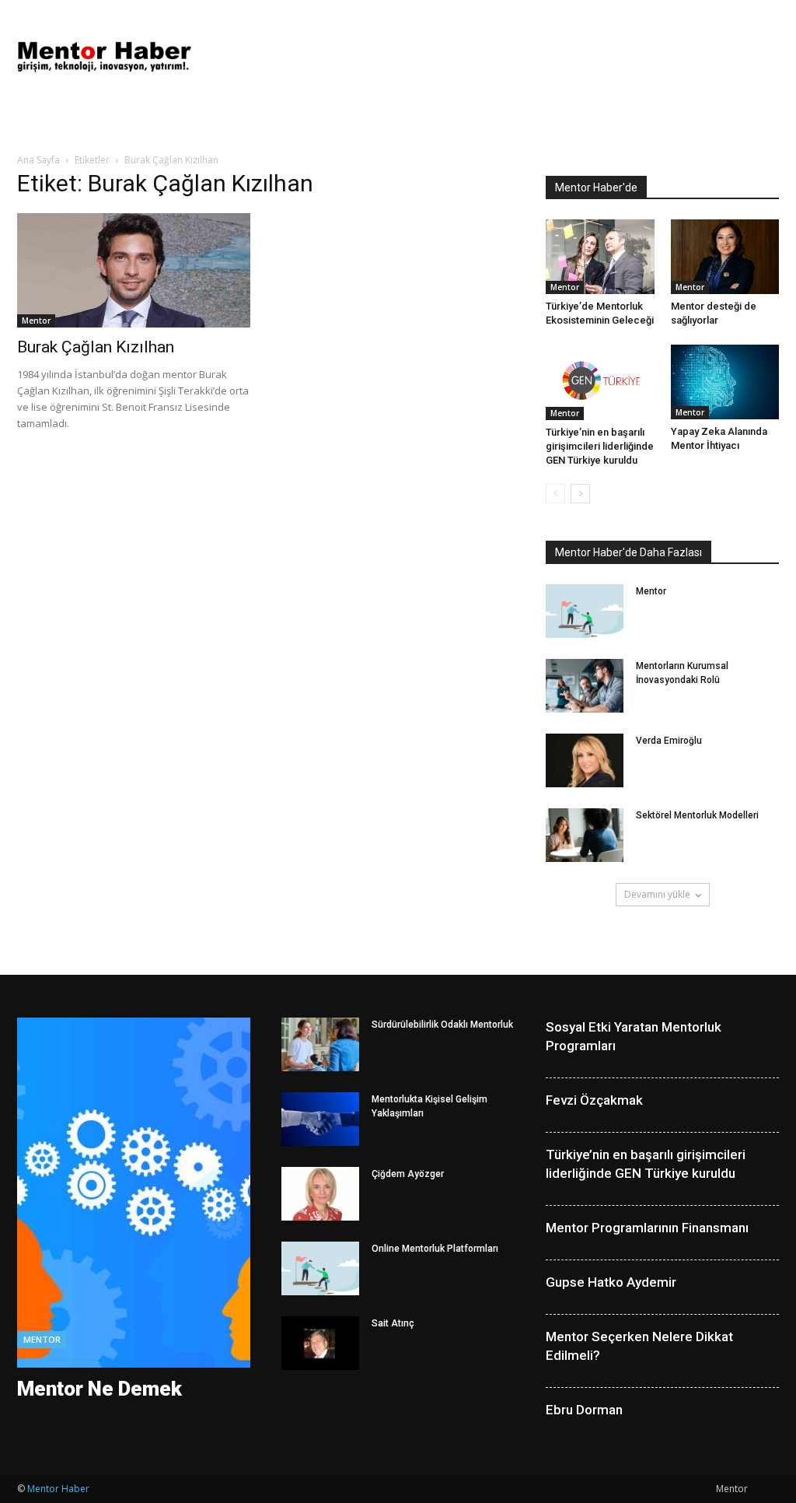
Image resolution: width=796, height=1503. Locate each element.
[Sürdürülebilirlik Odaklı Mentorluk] (320, 1044)
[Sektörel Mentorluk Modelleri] (584, 835)
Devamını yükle (657, 894)
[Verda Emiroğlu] (584, 760)
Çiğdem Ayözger (408, 1173)
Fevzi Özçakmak (594, 1100)
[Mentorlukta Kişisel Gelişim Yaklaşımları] (320, 1119)
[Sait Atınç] (320, 1343)
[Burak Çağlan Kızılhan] (133, 270)
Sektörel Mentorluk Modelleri (697, 815)
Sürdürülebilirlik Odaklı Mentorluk (442, 1024)
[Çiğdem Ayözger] (320, 1194)
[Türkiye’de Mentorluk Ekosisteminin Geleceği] (600, 256)
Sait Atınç (393, 1323)
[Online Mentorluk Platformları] (320, 1268)
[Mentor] (584, 611)
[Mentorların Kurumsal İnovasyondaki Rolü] (584, 686)
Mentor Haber (58, 1488)
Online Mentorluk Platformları (435, 1248)
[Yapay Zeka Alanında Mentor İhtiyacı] (725, 382)
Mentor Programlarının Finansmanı (647, 1227)
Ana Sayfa (38, 159)
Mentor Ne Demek (99, 1388)
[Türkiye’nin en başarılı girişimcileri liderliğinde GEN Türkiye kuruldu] (600, 382)
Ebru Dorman (584, 1409)
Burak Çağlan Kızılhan (95, 347)
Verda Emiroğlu (669, 740)
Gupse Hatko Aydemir (611, 1282)
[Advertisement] (496, 56)
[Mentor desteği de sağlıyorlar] (725, 256)
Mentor (36, 320)
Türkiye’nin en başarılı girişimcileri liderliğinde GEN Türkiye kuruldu (600, 446)
